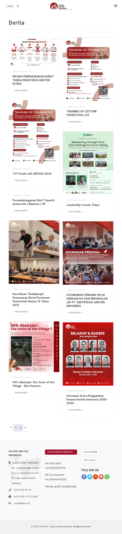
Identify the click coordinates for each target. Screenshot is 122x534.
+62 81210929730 (55, 468)
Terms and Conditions (60, 486)
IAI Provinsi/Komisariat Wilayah (60, 453)
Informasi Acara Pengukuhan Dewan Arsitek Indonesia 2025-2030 (87, 399)
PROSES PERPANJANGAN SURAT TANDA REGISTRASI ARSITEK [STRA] (33, 80)
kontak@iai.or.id (22, 503)
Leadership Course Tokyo (83, 205)
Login (10, 6)
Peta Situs (89, 460)
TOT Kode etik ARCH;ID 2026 (32, 173)
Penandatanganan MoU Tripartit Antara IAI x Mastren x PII (34, 202)
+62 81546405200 (55, 479)
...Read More (20, 90)
